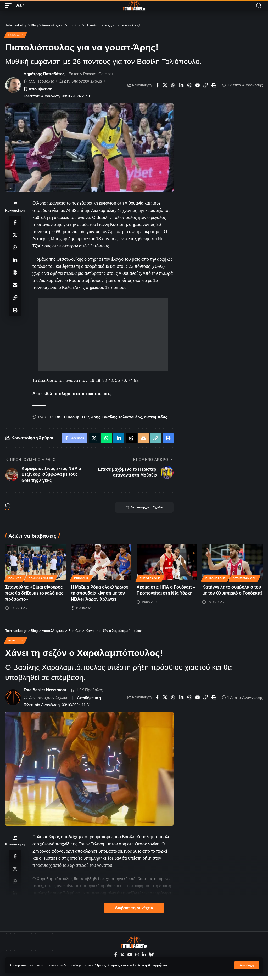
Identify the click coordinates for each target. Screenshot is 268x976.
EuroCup (15, 34)
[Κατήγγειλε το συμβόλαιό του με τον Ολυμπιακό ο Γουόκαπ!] (232, 562)
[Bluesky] (151, 954)
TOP (85, 417)
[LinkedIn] (144, 954)
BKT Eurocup (67, 417)
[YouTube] (129, 954)
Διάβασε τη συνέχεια (134, 908)
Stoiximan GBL (244, 578)
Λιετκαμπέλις (155, 417)
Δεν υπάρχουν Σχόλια (83, 81)
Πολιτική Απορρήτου (150, 965)
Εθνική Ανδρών (41, 578)
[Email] (197, 85)
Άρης (95, 417)
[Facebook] (115, 954)
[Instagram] (137, 954)
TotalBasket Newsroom (45, 690)
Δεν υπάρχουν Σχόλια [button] (147, 507)
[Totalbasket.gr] (134, 5)
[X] (122, 954)
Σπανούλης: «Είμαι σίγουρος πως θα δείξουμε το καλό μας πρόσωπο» (34, 593)
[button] (246, 965)
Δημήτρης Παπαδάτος (44, 74)
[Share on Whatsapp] (173, 85)
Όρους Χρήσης (107, 965)
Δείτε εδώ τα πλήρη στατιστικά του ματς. (72, 394)
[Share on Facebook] (157, 85)
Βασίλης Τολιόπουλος (122, 417)
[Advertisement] (103, 334)
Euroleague (150, 578)
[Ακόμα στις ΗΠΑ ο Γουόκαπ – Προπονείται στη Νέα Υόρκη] (167, 562)
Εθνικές (14, 578)
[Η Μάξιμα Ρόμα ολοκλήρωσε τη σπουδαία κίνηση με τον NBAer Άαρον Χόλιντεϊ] (101, 562)
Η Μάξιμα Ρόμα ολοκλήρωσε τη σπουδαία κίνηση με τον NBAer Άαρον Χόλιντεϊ (99, 593)
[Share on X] (165, 85)
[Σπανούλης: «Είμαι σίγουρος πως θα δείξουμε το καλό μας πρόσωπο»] (35, 562)
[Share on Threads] (189, 85)
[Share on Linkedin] (181, 85)
